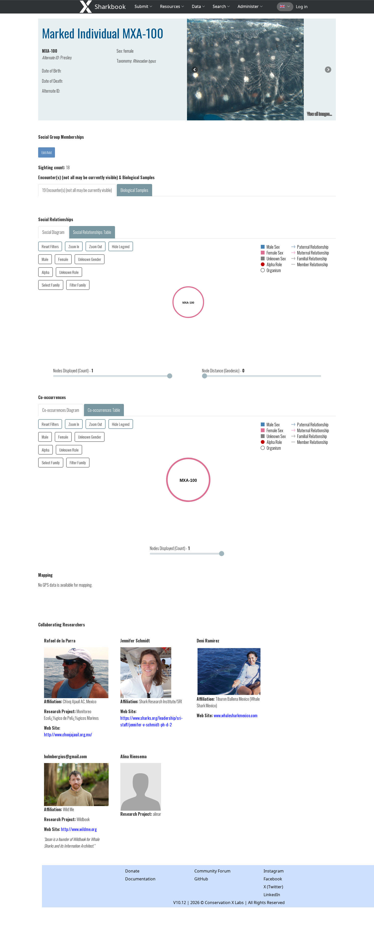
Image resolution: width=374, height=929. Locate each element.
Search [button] (219, 6)
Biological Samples (134, 190)
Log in (302, 6)
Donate (132, 871)
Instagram (274, 871)
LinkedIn (272, 894)
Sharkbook (110, 6)
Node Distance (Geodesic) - (223, 371)
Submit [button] (142, 6)
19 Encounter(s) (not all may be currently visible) (77, 190)
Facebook (273, 879)
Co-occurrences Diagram (60, 410)
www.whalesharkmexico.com (235, 715)
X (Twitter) (273, 887)
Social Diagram (53, 232)
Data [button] (197, 6)
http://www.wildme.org (79, 829)
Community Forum (212, 871)
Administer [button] (248, 6)
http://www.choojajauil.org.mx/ (68, 734)
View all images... (319, 114)
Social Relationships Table (92, 232)
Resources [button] (170, 6)
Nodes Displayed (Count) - (73, 371)
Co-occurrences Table (104, 410)
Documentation (140, 879)
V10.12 (179, 902)
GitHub (201, 879)
